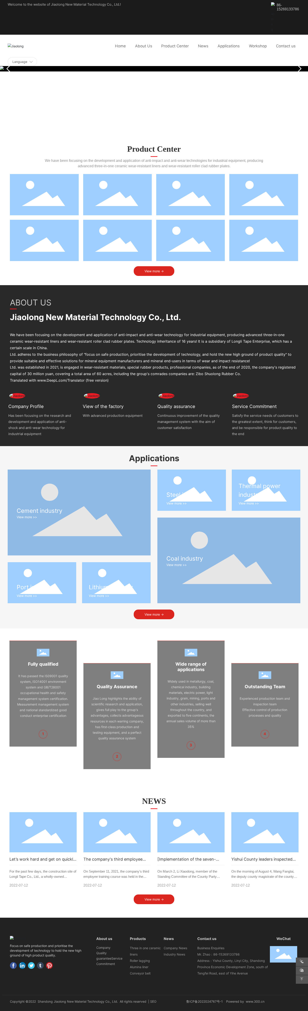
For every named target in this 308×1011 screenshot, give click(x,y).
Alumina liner (139, 967)
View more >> (27, 517)
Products (138, 938)
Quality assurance (176, 406)
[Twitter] (31, 965)
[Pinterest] (49, 965)
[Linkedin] (22, 965)
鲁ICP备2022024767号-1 (204, 1001)
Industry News (174, 954)
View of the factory (103, 406)
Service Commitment (254, 406)
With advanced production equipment (113, 415)
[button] (299, 69)
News (169, 938)
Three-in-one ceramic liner (44, 196)
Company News (175, 948)
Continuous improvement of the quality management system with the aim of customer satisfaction (188, 421)
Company (103, 947)
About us (104, 938)
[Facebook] (13, 965)
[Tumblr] (40, 965)
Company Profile (26, 406)
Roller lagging (140, 961)
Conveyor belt (140, 973)
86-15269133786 (288, 7)
